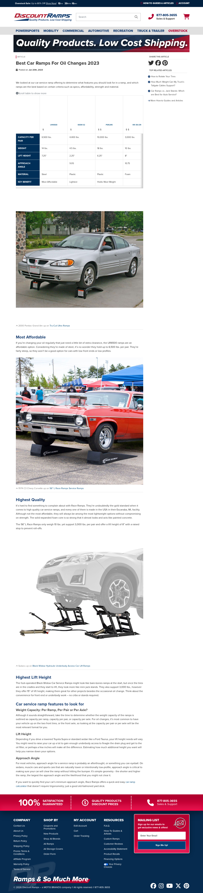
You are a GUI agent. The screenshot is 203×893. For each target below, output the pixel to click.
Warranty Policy (21, 864)
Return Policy (20, 841)
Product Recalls (112, 854)
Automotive (98, 30)
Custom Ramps (112, 839)
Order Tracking (81, 836)
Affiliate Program (22, 859)
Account (184, 3)
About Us (18, 831)
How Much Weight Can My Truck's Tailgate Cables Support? (167, 83)
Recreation (123, 30)
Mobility (51, 30)
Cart (76, 831)
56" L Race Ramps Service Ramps (67, 488)
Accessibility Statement (115, 849)
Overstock (177, 30)
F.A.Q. (107, 826)
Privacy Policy (20, 836)
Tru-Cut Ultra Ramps (60, 325)
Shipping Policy (21, 846)
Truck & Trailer (150, 30)
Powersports (27, 30)
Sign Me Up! (162, 845)
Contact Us (19, 826)
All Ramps (49, 844)
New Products (51, 834)
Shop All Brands (52, 839)
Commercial (73, 30)
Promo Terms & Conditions (21, 853)
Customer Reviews (113, 844)
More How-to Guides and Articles (167, 100)
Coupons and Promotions (51, 827)
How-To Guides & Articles (158, 3)
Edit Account (80, 826)
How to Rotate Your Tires (163, 76)
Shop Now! (51, 3)
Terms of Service (21, 869)
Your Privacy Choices (112, 866)
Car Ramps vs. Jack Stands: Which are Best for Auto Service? (167, 92)
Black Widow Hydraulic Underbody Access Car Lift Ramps (61, 666)
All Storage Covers (53, 849)
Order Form (50, 854)
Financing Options (113, 859)
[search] (136, 17)
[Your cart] (186, 18)
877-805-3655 (166, 15)
